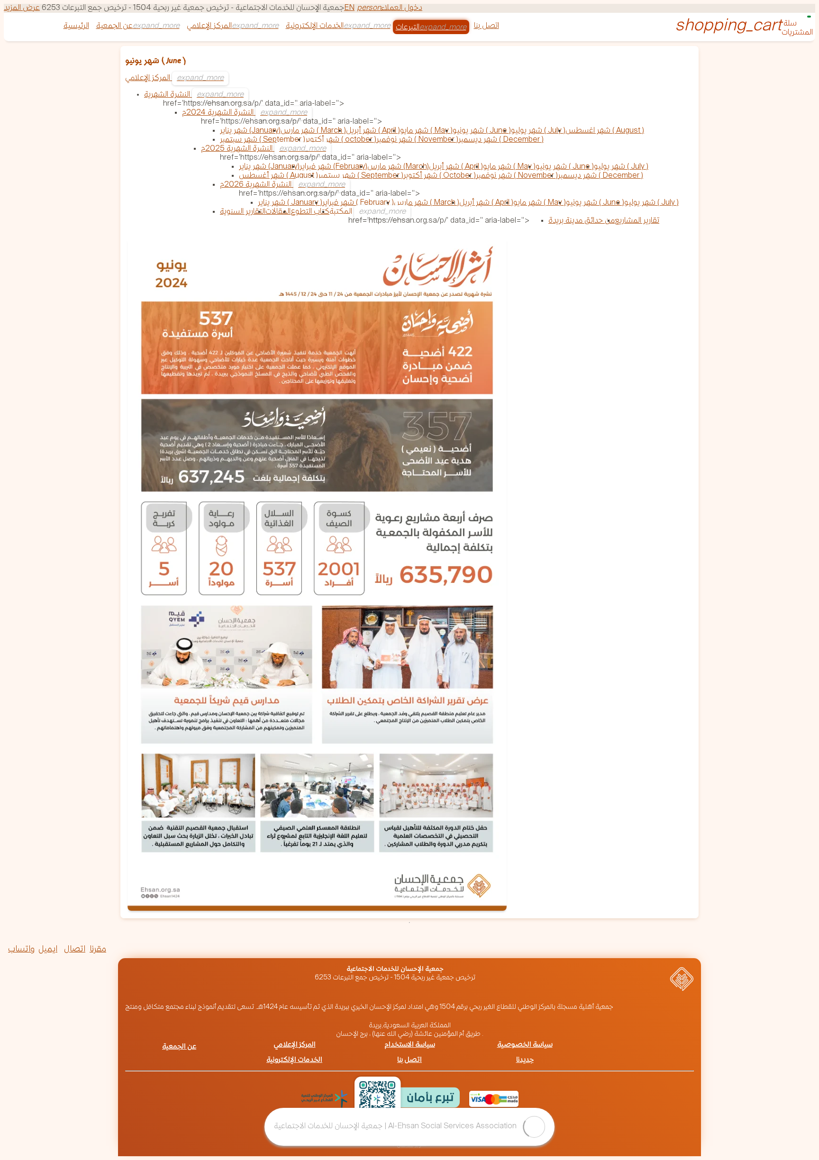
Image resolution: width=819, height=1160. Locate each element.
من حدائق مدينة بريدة (581, 221)
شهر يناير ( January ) (290, 203)
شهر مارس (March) (398, 167)
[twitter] (126, 951)
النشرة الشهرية (168, 95)
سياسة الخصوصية (525, 1045)
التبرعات (407, 27)
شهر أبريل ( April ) (373, 131)
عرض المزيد (22, 8)
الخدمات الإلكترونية (315, 26)
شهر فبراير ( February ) (358, 203)
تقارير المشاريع (637, 221)
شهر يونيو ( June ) (482, 131)
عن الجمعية (114, 26)
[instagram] (151, 951)
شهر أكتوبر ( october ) (340, 140)
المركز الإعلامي (209, 26)
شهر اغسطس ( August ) (604, 131)
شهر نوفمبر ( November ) (417, 140)
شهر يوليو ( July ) (538, 131)
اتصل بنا (486, 26)
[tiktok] (203, 951)
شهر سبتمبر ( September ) (262, 140)
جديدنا (525, 1060)
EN (349, 8)
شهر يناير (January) (250, 131)
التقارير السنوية (242, 212)
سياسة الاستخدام (409, 1045)
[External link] (324, 1098)
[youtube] (177, 951)
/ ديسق (405, 1145)
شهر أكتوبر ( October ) (439, 176)
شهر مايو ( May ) (426, 131)
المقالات (278, 212)
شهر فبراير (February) (333, 167)
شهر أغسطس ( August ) (278, 176)
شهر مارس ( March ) (313, 131)
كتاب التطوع (310, 212)
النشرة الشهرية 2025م (237, 149)
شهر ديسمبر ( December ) (501, 140)
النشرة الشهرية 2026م (256, 185)
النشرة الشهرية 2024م (218, 113)
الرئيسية (76, 26)
